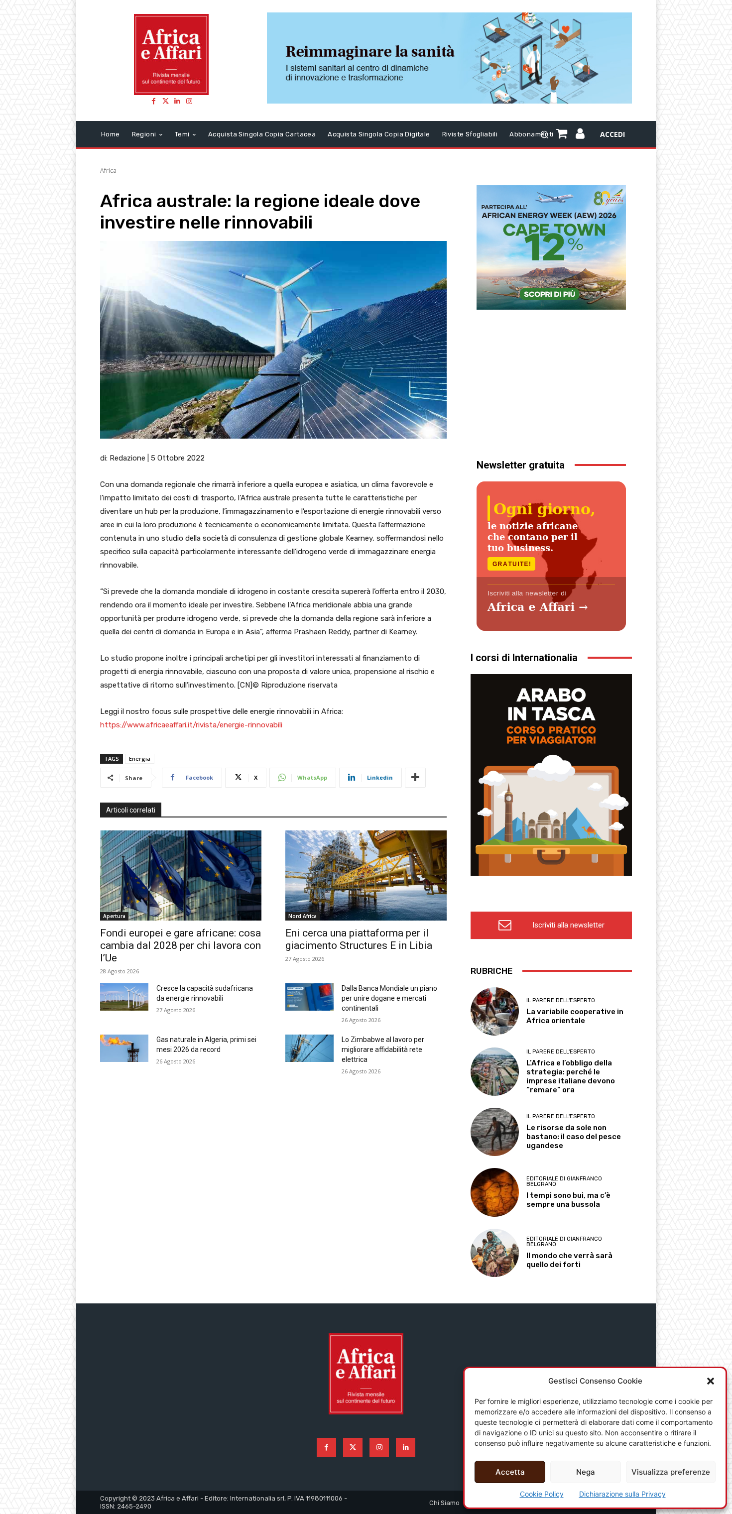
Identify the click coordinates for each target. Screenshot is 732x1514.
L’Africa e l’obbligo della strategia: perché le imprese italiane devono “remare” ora (570, 1076)
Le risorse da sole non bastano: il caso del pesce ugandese (573, 1136)
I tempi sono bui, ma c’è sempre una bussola (568, 1200)
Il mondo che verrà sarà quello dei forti (569, 1260)
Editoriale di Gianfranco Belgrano (564, 1181)
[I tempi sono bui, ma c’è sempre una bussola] (495, 1192)
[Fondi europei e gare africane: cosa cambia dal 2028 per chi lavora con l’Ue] (180, 875)
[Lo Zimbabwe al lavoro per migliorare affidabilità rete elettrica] (309, 1048)
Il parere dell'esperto (560, 1000)
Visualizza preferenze (670, 1472)
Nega (585, 1472)
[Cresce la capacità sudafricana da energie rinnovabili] (124, 996)
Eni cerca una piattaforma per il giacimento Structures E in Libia (358, 939)
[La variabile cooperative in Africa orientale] (495, 1011)
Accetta (510, 1472)
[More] (415, 778)
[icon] (580, 135)
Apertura (114, 916)
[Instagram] (189, 101)
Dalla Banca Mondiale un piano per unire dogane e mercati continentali (389, 998)
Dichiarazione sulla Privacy (622, 1494)
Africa (108, 170)
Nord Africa (302, 916)
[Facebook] (153, 101)
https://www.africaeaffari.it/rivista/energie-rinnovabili (191, 724)
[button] (711, 1381)
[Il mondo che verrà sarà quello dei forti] (495, 1253)
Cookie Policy (542, 1494)
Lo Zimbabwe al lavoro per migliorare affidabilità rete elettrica (383, 1049)
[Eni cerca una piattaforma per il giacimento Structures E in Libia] (366, 875)
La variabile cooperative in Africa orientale (574, 1016)
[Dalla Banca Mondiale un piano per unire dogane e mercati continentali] (309, 996)
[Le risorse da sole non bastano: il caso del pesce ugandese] (495, 1132)
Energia (139, 758)
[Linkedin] (177, 101)
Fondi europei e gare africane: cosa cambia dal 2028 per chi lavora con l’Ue (180, 945)
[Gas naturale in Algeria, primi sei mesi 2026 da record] (124, 1048)
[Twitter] (165, 101)
